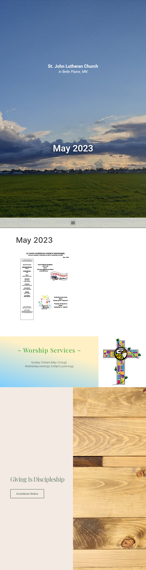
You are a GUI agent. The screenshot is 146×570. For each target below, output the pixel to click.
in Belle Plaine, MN (73, 69)
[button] (73, 223)
